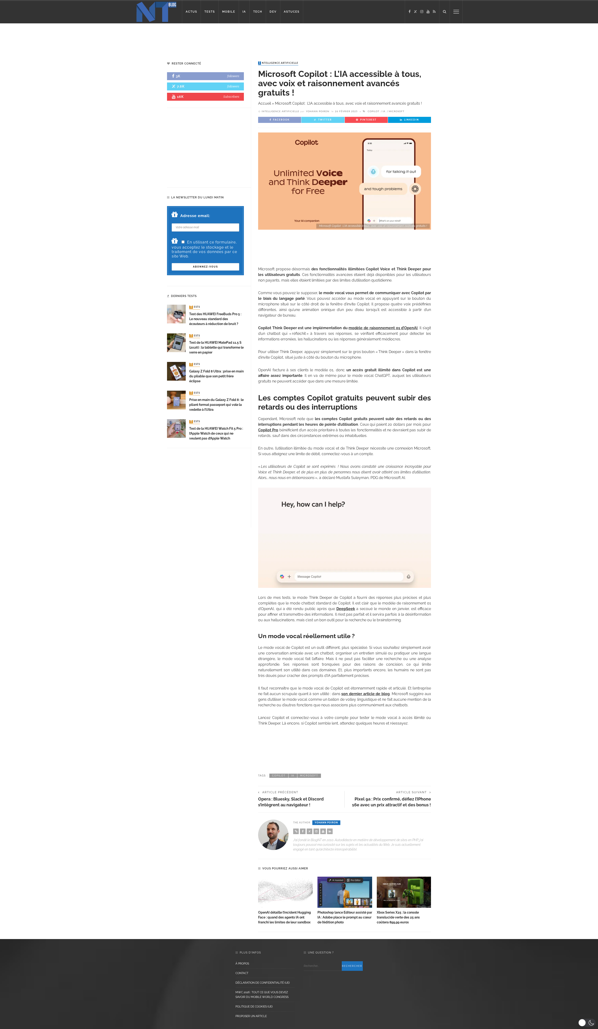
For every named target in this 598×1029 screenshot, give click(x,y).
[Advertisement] (90, 38)
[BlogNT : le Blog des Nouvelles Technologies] (156, 11)
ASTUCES (291, 11)
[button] (587, 1023)
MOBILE (228, 11)
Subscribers (231, 96)
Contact (241, 973)
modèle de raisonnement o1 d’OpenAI (383, 328)
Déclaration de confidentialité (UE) (262, 982)
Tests (195, 307)
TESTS (209, 11)
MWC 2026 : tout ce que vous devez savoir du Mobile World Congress (261, 995)
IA (244, 11)
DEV (273, 11)
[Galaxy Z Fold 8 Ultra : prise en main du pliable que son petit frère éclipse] (176, 371)
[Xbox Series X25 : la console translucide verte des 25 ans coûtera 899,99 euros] (404, 892)
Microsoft (396, 111)
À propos (242, 963)
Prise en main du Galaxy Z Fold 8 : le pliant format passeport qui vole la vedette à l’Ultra (216, 404)
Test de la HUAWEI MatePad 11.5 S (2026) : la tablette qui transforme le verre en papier (216, 347)
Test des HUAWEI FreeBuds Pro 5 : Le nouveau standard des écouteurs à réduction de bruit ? (215, 319)
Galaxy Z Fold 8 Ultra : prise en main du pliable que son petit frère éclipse (216, 376)
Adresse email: (195, 216)
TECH (257, 11)
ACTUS (191, 11)
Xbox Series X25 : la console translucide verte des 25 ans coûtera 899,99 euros (398, 917)
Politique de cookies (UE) (254, 1006)
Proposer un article (251, 1016)
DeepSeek (345, 609)
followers (233, 76)
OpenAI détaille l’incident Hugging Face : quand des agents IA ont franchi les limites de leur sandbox (284, 917)
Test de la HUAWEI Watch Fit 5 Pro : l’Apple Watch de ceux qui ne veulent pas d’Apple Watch (216, 433)
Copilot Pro (268, 430)
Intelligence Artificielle (278, 63)
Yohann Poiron (317, 111)
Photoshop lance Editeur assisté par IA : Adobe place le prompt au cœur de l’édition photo (344, 917)
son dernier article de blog (365, 694)
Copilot (373, 111)
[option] (285, 901)
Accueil (264, 103)
